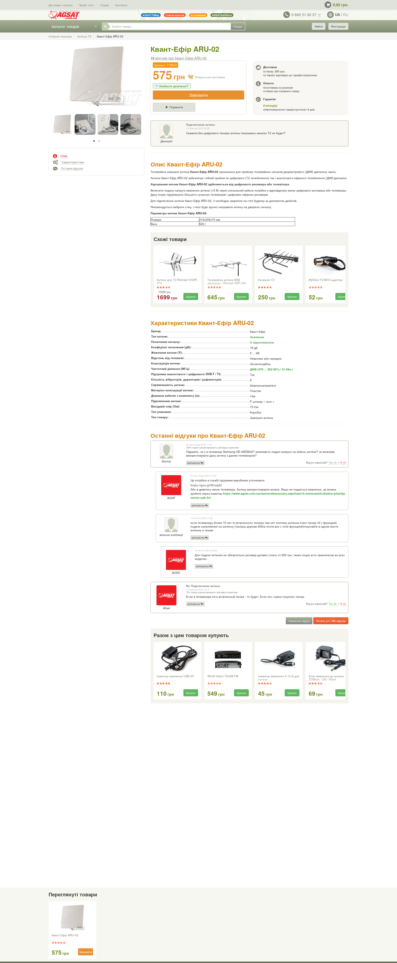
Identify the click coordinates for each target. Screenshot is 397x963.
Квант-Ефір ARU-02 (65, 935)
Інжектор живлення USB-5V (175, 676)
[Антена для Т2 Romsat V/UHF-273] (177, 262)
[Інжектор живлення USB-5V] (177, 658)
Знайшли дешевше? (174, 86)
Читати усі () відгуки (331, 621)
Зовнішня (257, 337)
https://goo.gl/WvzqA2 (206, 485)
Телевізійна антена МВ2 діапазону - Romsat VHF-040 (226, 281)
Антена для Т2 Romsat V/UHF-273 (177, 281)
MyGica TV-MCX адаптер (325, 280)
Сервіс (104, 5)
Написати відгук (299, 621)
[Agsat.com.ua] (64, 14)
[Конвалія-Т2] (278, 262)
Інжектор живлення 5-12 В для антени (278, 677)
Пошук (237, 26)
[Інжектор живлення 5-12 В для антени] (278, 658)
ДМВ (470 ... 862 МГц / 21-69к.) (271, 369)
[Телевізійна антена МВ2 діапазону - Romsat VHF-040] (228, 262)
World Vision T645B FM (222, 676)
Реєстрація (338, 26)
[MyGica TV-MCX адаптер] (329, 262)
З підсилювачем (262, 342)
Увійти (318, 26)
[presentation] (154, 274)
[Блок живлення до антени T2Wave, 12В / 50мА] (329, 658)
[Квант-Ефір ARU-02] (96, 80)
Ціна (160, 114)
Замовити (198, 95)
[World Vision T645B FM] (228, 658)
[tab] (96, 155)
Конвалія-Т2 (266, 280)
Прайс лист (86, 5)
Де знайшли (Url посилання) (198, 114)
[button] (94, 141)
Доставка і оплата (61, 5)
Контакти (121, 5)
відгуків (179, 57)
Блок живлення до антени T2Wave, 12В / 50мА (326, 677)
